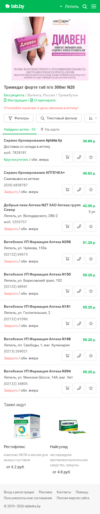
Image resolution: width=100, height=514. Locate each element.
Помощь (82, 492)
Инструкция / (19, 100)
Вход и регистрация (19, 492)
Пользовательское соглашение (28, 498)
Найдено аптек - (19, 129)
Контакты (64, 492)
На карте (52, 129)
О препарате (45, 100)
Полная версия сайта (73, 498)
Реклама (45, 492)
